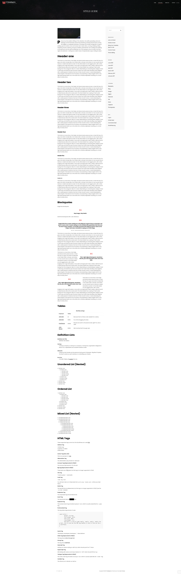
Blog (109, 89)
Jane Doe (61, 319)
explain (71, 359)
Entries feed (111, 120)
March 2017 (111, 70)
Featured (110, 96)
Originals (110, 104)
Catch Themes (122, 571)
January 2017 (111, 76)
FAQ (89, 442)
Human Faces (111, 50)
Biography (110, 86)
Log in (109, 117)
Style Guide (160, 2)
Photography (111, 107)
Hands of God (111, 42)
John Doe (61, 316)
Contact (173, 2)
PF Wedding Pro (10, 2)
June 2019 (110, 62)
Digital (109, 94)
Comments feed (112, 122)
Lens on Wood (111, 40)
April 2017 (110, 68)
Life (109, 99)
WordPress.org (111, 125)
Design (110, 91)
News (109, 102)
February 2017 (111, 73)
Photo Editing (111, 52)
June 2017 (110, 65)
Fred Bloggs (62, 323)
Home (155, 2)
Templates (167, 2)
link (70, 456)
